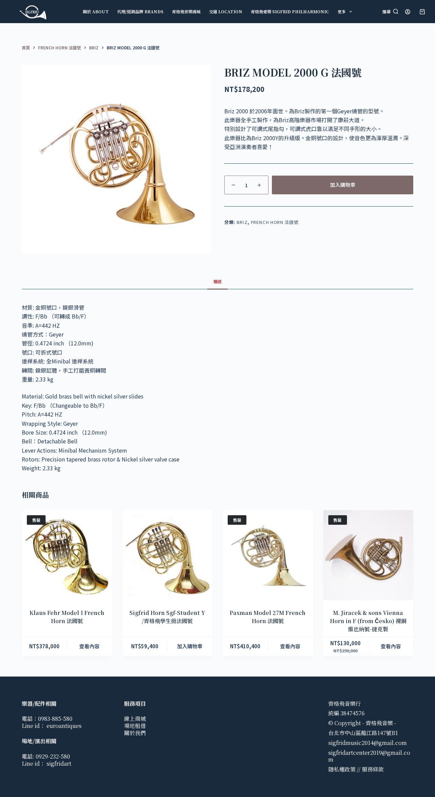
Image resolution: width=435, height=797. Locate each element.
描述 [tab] (217, 281)
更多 (341, 11)
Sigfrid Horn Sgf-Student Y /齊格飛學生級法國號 (167, 617)
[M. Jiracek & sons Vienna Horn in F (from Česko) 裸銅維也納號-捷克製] (368, 555)
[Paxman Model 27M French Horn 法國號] (268, 555)
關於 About (96, 11)
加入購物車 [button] (190, 646)
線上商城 (135, 718)
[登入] (407, 11)
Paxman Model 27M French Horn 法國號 (268, 617)
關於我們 (135, 733)
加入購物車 (342, 184)
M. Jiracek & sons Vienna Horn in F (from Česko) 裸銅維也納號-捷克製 (368, 621)
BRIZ (242, 222)
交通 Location (225, 11)
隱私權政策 (341, 769)
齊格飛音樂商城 (186, 11)
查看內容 (89, 646)
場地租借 (135, 726)
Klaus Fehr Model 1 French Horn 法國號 (67, 617)
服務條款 (373, 769)
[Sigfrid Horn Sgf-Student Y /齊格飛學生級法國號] (167, 555)
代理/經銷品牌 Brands (140, 11)
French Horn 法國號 (275, 222)
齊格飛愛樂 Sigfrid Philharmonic (290, 11)
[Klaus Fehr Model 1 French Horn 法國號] (67, 555)
